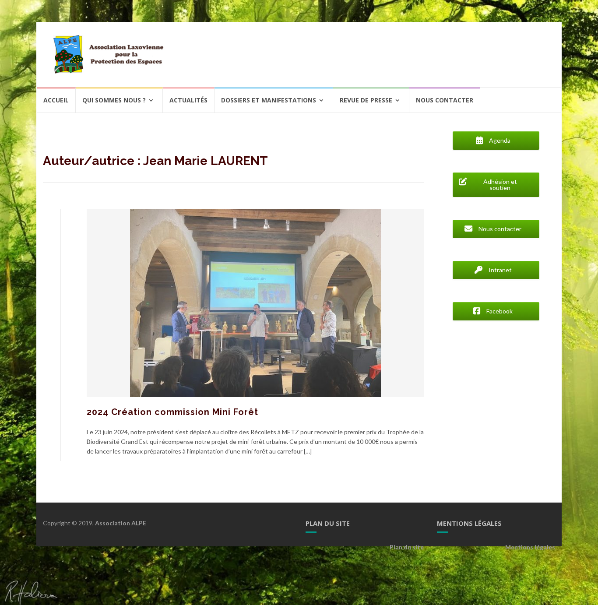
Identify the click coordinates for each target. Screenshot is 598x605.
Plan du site (407, 547)
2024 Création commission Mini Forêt (172, 412)
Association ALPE (120, 523)
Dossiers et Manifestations (268, 100)
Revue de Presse (366, 100)
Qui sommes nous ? (114, 100)
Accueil (56, 100)
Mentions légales (530, 547)
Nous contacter (444, 100)
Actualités (188, 100)
